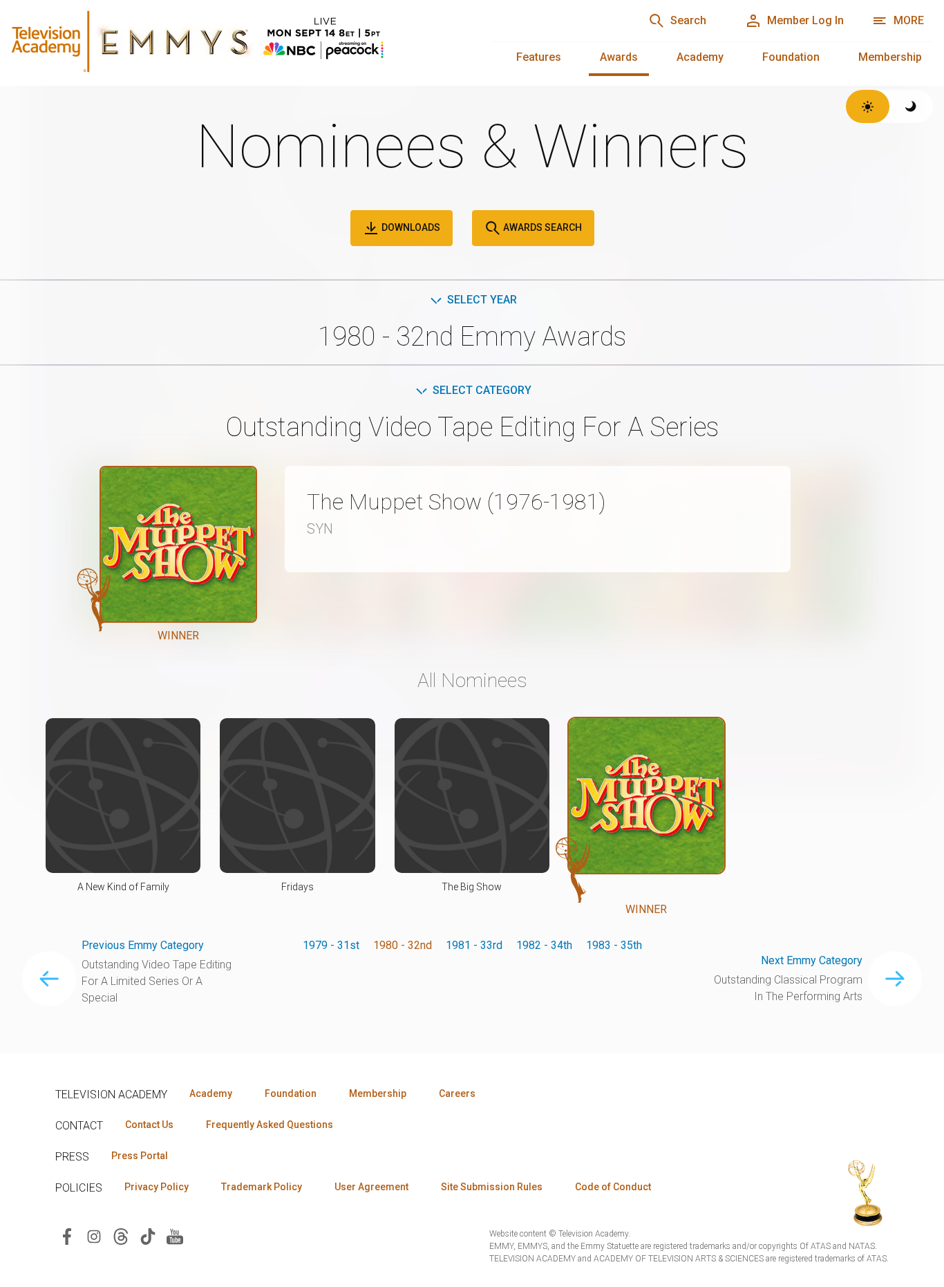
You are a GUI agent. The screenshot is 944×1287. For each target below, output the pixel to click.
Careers (457, 1093)
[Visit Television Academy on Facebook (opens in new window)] (67, 1235)
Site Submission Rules (491, 1186)
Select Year (482, 299)
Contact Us (149, 1124)
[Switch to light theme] (867, 106)
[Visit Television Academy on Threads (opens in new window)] (121, 1235)
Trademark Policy (261, 1186)
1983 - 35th (614, 945)
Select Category (482, 390)
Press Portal (139, 1155)
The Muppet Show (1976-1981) (456, 502)
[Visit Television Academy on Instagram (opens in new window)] (94, 1235)
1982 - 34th (544, 945)
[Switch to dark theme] (911, 106)
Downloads (409, 227)
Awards (619, 57)
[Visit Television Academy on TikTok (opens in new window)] (148, 1235)
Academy (700, 57)
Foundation (791, 57)
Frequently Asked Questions (269, 1124)
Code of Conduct (613, 1186)
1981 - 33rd (474, 945)
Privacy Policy (156, 1186)
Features (538, 57)
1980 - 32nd (402, 945)
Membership (890, 57)
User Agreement (371, 1186)
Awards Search (541, 227)
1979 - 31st (331, 945)
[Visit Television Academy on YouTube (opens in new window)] (175, 1235)
